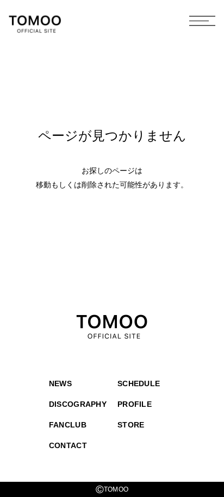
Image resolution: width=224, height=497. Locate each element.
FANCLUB (67, 424)
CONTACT (68, 445)
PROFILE (134, 404)
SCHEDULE (138, 383)
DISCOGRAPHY (78, 404)
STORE (130, 424)
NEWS (60, 383)
